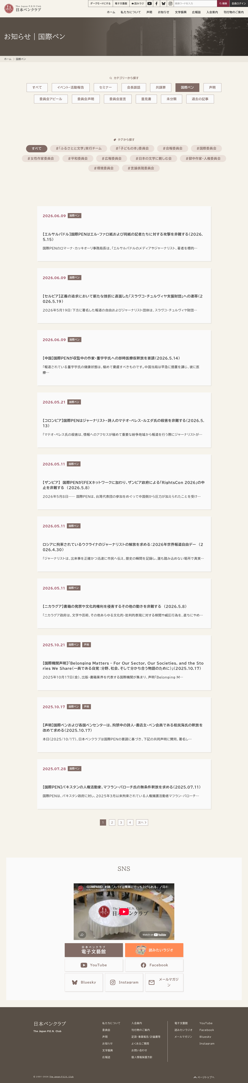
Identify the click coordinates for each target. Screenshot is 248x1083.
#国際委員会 (206, 148)
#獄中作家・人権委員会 (203, 158)
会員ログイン (239, 3)
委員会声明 (85, 99)
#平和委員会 (78, 158)
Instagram (207, 1043)
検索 (224, 3)
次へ (141, 822)
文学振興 (181, 12)
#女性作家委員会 (40, 158)
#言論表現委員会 (141, 168)
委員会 (106, 1030)
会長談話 (133, 87)
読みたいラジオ (184, 1030)
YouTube (206, 1023)
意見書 (146, 99)
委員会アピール (51, 99)
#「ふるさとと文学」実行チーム (79, 148)
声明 (149, 12)
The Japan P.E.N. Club (61, 1076)
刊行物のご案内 (234, 12)
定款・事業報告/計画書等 (146, 1037)
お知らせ (163, 12)
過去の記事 (200, 99)
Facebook (207, 1030)
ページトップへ (206, 1077)
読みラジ (139, 3)
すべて (37, 87)
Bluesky (205, 1037)
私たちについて (131, 12)
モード (100, 3)
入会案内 (212, 12)
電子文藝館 (121, 3)
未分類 (172, 99)
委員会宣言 (117, 99)
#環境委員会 (104, 168)
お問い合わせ (139, 1050)
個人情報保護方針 (141, 1057)
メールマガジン (183, 1037)
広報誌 (196, 12)
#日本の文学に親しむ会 (154, 158)
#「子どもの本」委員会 (132, 148)
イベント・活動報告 (70, 87)
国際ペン (187, 87)
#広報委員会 (111, 158)
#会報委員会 (173, 148)
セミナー (105, 87)
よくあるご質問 (140, 1043)
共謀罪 (161, 87)
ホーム (111, 12)
